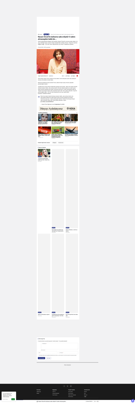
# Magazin (54, 142)
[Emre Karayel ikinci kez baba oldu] (72, 276)
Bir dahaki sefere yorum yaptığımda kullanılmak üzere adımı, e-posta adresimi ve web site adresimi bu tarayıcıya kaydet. (58, 355)
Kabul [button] (13, 399)
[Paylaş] (97, 401)
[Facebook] (64, 386)
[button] (89, 401)
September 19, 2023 (59, 104)
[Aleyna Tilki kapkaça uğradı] (44, 276)
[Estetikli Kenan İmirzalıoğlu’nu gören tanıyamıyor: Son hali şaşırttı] (58, 276)
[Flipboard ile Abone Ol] (51, 76)
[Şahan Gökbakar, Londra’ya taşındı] (72, 191)
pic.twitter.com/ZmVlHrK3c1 (47, 101)
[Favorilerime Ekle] (77, 76)
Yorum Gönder (41, 358)
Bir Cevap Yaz (42, 338)
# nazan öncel (60, 142)
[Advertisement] (67, 8)
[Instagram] (71, 386)
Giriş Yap (48, 358)
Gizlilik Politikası (5, 399)
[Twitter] (67, 386)
